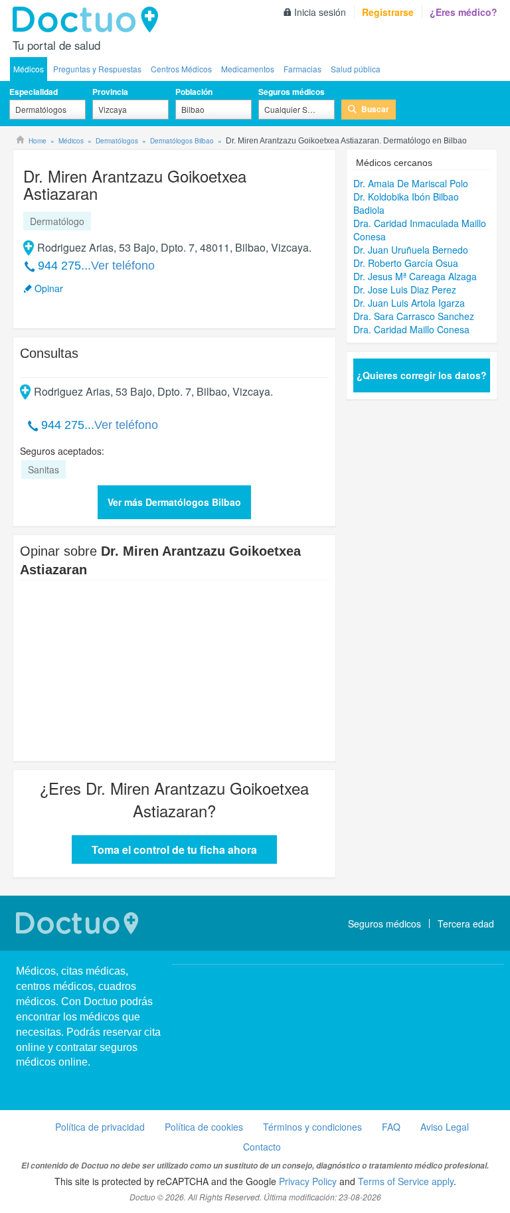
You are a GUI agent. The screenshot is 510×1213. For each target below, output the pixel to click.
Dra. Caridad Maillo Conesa (411, 329)
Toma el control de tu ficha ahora (174, 849)
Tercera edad (466, 923)
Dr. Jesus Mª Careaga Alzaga (415, 276)
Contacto (262, 1146)
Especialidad (33, 92)
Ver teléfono (123, 265)
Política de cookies (204, 1126)
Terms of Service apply (406, 1181)
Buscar (375, 109)
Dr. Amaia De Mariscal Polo (410, 183)
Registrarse (388, 12)
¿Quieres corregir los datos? (422, 375)
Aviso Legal (444, 1126)
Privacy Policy (308, 1181)
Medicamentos (247, 68)
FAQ (391, 1126)
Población (193, 92)
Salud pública (356, 68)
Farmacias (302, 68)
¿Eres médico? (463, 12)
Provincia (110, 92)
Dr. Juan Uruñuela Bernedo (410, 249)
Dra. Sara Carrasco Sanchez (413, 316)
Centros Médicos (181, 68)
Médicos (28, 68)
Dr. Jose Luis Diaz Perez (404, 289)
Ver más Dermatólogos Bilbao (174, 502)
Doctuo (89, 20)
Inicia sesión (320, 12)
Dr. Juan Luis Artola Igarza (409, 302)
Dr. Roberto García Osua (405, 263)
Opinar (49, 288)
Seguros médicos (291, 92)
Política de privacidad (100, 1126)
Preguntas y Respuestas (97, 68)
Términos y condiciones (312, 1126)
